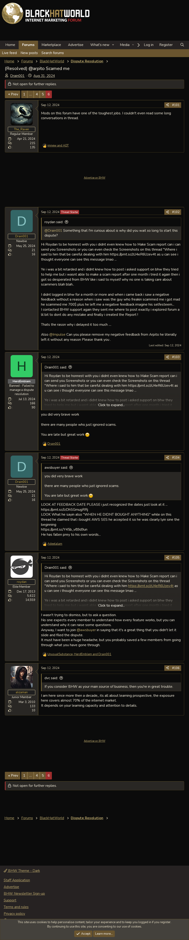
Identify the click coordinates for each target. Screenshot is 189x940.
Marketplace (51, 45)
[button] (113, 45)
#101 (176, 105)
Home (10, 45)
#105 (176, 558)
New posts (29, 53)
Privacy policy (14, 913)
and (58, 145)
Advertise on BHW (94, 177)
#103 (176, 357)
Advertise (75, 45)
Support (10, 900)
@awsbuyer (86, 629)
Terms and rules (16, 907)
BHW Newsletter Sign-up (24, 893)
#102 (176, 212)
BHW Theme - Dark (23, 870)
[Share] (167, 105)
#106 (176, 668)
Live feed (9, 53)
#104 (176, 458)
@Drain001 (53, 230)
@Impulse (57, 334)
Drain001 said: (55, 367)
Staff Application (17, 880)
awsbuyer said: (56, 467)
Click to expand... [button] (111, 405)
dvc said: (51, 678)
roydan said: (53, 222)
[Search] (182, 45)
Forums (28, 45)
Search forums (52, 53)
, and (79, 654)
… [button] (30, 94)
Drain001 (17, 75)
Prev (14, 94)
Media (125, 45)
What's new (99, 45)
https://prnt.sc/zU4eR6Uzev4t (151, 586)
